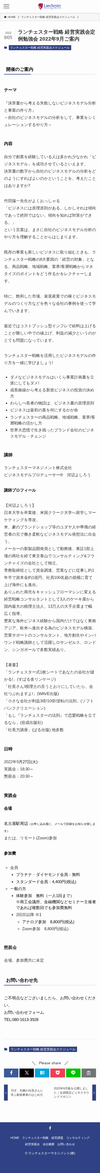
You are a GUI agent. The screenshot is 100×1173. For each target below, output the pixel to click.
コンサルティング (78, 1137)
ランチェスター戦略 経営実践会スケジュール (40, 47)
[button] (11, 1073)
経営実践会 (32, 1144)
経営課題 (57, 1137)
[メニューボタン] (6, 6)
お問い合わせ (66, 1144)
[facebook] (50, 1128)
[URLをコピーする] (89, 1073)
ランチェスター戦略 (35, 1137)
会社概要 (48, 1144)
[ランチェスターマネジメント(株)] (50, 6)
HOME (14, 1137)
